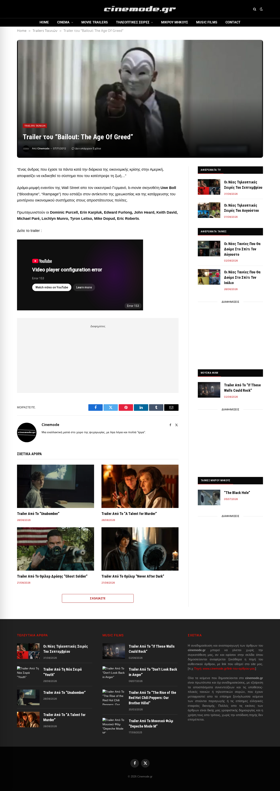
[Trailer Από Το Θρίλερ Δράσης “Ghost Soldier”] (55, 549)
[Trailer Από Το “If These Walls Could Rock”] (209, 390)
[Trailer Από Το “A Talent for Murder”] (140, 486)
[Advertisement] (98, 358)
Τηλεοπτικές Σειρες (132, 22)
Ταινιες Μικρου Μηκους (215, 480)
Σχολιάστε (98, 598)
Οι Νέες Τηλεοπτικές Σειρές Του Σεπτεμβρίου (243, 185)
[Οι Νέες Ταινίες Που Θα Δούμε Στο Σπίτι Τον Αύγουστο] (209, 248)
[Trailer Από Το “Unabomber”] (55, 486)
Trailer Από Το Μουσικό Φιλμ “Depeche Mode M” (151, 723)
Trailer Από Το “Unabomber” (38, 513)
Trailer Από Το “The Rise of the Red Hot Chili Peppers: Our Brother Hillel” (152, 697)
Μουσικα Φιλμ (209, 372)
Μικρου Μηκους (174, 22)
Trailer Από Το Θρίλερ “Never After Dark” (132, 576)
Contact (232, 22)
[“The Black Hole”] (209, 497)
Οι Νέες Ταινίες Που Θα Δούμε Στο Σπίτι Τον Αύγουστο (242, 249)
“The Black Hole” (237, 492)
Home (44, 22)
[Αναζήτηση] (254, 9)
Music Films (206, 22)
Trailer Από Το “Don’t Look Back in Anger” (153, 672)
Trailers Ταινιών (34, 125)
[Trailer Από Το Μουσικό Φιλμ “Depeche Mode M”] (113, 725)
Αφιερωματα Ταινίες (214, 231)
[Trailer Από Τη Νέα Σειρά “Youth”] (28, 674)
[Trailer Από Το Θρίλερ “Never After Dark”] (140, 549)
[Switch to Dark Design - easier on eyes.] (261, 9)
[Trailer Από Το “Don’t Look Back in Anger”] (113, 674)
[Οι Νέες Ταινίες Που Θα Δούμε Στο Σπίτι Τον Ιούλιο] (209, 277)
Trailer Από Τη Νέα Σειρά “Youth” (62, 672)
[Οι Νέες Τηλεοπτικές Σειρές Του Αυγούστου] (209, 210)
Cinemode (43, 148)
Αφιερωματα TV (211, 169)
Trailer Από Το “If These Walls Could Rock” (242, 388)
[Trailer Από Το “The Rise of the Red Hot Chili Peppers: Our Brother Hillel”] (113, 697)
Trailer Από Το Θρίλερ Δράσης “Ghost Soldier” (52, 576)
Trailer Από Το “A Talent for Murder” (129, 513)
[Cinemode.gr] (140, 9)
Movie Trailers (94, 22)
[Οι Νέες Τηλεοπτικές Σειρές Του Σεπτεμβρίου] (209, 187)
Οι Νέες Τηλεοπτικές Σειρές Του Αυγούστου (241, 208)
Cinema (63, 22)
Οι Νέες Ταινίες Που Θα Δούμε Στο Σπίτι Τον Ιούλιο (242, 277)
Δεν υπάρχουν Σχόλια (88, 148)
